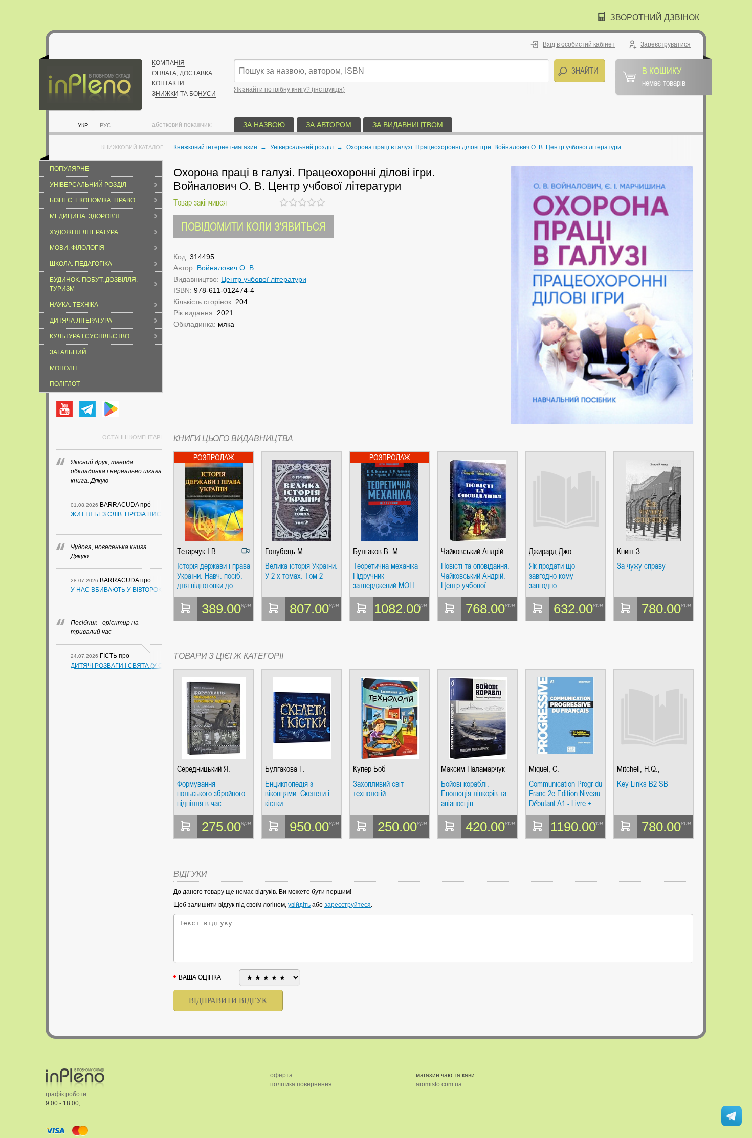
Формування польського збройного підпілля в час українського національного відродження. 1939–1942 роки (211, 793)
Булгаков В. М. (376, 551)
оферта (281, 1075)
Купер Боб (369, 769)
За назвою (264, 125)
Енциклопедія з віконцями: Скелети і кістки (297, 793)
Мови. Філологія (77, 248)
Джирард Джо (550, 551)
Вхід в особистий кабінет (579, 44)
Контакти (168, 83)
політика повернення (301, 1084)
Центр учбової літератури (263, 279)
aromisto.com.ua (439, 1084)
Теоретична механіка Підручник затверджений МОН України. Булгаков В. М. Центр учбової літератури (385, 575)
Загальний (68, 352)
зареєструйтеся (347, 904)
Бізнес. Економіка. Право (92, 200)
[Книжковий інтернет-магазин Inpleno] (90, 83)
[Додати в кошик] (185, 609)
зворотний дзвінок (654, 17)
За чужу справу (641, 566)
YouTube (64, 409)
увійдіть (299, 904)
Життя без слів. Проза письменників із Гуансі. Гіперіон (116, 514)
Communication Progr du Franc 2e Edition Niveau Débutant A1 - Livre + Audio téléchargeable (565, 793)
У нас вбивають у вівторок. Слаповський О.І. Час (116, 590)
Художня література (84, 232)
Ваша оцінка (200, 977)
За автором (328, 125)
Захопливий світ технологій (378, 789)
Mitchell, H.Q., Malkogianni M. (639, 769)
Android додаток (110, 409)
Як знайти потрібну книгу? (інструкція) (289, 89)
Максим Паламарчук (473, 769)
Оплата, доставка (182, 73)
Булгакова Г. (285, 769)
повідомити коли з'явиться (253, 226)
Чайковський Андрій (472, 551)
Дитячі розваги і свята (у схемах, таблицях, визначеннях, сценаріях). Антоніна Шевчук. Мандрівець (116, 665)
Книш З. (629, 551)
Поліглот (65, 384)
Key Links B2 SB (642, 784)
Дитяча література (81, 320)
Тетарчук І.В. (197, 551)
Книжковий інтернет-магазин (215, 147)
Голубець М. (285, 551)
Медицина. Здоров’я (85, 216)
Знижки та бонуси (184, 93)
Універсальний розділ (88, 184)
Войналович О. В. (226, 268)
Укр (83, 125)
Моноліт (64, 368)
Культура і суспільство (89, 336)
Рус (105, 125)
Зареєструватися (665, 44)
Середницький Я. (203, 769)
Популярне (69, 168)
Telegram (87, 409)
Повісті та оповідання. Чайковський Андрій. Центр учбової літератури (475, 575)
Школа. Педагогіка (81, 263)
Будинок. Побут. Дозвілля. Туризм (94, 284)
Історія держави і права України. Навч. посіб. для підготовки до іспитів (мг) (213, 575)
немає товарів (663, 76)
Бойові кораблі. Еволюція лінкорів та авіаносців (473, 793)
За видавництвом (407, 125)
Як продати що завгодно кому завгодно (552, 575)
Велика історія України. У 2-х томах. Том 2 (301, 571)
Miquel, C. (544, 769)
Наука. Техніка (74, 304)
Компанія (168, 62)
